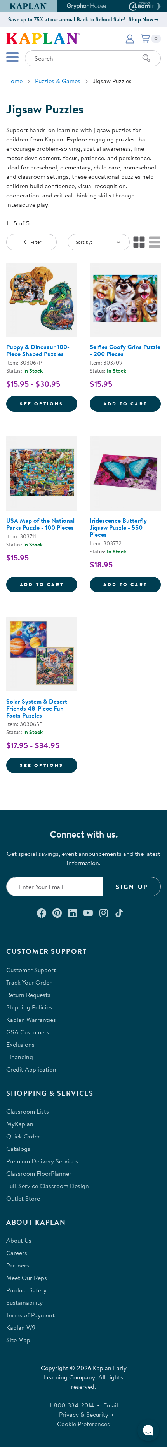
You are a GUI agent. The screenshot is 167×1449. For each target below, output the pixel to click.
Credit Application (31, 1069)
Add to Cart (132, 403)
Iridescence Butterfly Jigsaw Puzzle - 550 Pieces (118, 527)
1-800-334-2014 (71, 1405)
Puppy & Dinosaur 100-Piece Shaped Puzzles (38, 350)
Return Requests (28, 994)
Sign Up (132, 886)
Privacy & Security (83, 1414)
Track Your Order (29, 982)
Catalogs (18, 1148)
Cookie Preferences (83, 1423)
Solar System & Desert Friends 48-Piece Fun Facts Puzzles (36, 708)
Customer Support (31, 969)
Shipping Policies (29, 1007)
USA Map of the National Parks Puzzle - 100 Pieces (40, 524)
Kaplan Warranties (31, 1019)
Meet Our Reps (26, 1277)
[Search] (146, 58)
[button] (157, 6)
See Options (48, 403)
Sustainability (24, 1302)
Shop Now (141, 19)
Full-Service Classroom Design (47, 1186)
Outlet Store (23, 1198)
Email (110, 1405)
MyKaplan (19, 1123)
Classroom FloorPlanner (38, 1173)
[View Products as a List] (154, 242)
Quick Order (23, 1136)
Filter (36, 242)
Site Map (18, 1340)
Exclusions (20, 1044)
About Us (18, 1240)
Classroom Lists (27, 1111)
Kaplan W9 (20, 1327)
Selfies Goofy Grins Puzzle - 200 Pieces (125, 350)
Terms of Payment (30, 1315)
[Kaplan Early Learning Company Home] (43, 37)
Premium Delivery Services (42, 1161)
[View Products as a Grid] (139, 242)
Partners (17, 1265)
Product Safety (26, 1290)
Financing (19, 1057)
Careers (16, 1252)
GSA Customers (27, 1032)
